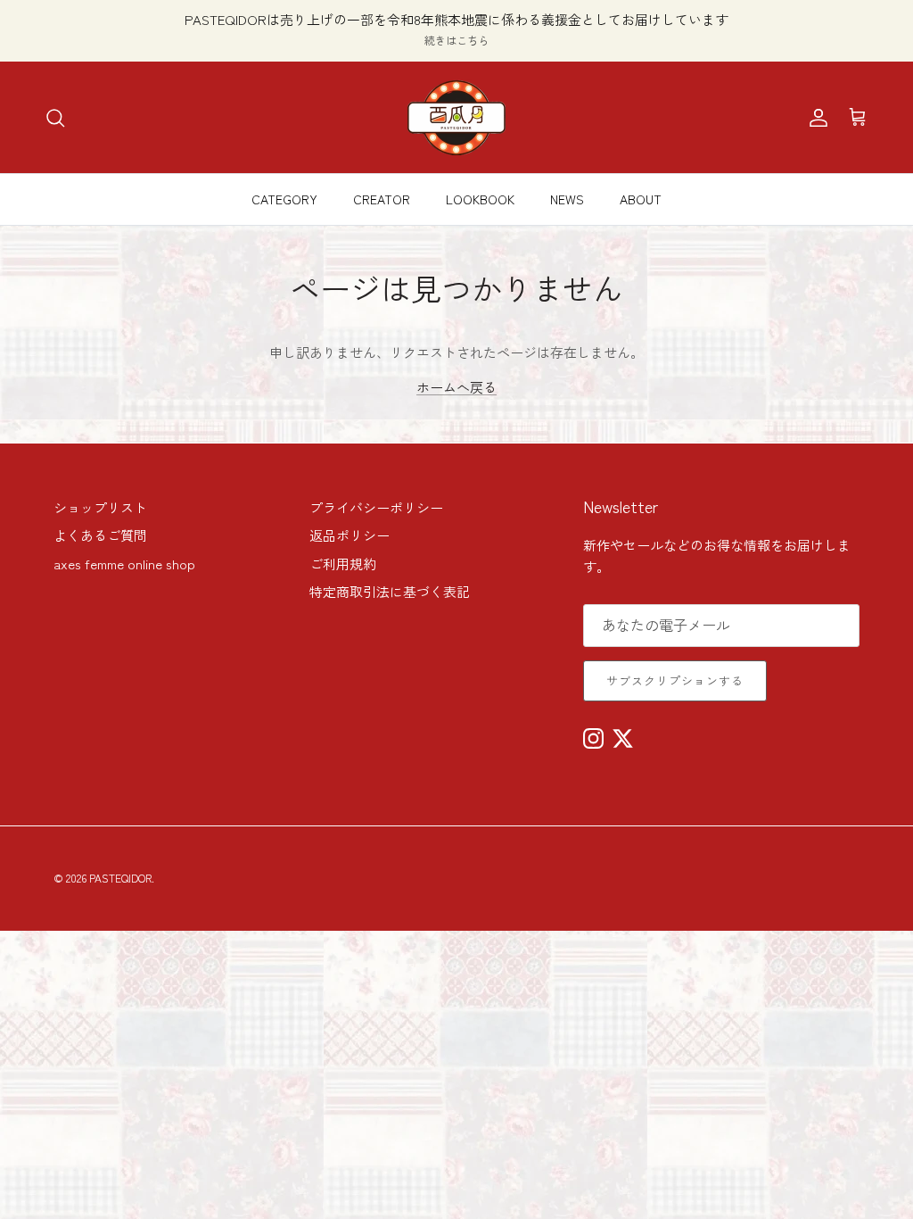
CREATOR (381, 199)
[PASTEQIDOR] (456, 117)
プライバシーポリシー (376, 507)
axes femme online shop (124, 563)
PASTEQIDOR (120, 877)
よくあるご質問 (100, 535)
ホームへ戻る (456, 386)
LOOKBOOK (480, 199)
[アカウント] (815, 118)
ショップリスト (100, 507)
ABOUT (641, 199)
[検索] (55, 118)
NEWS (567, 199)
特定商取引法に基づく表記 (389, 591)
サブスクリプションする (675, 680)
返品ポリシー (349, 535)
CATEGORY (284, 199)
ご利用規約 (342, 563)
